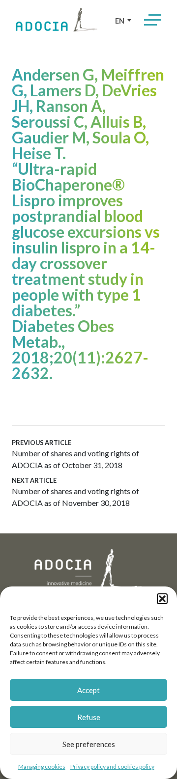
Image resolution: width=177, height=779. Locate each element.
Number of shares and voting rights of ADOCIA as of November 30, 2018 (75, 491)
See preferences (88, 744)
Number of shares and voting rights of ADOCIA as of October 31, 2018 (75, 454)
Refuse (88, 717)
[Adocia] (56, 19)
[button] (162, 599)
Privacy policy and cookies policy (112, 766)
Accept (88, 690)
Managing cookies (41, 766)
